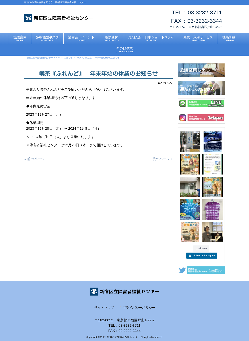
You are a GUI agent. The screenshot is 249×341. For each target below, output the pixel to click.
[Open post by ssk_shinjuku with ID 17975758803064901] (212, 164)
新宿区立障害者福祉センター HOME (43, 58)
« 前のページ (34, 159)
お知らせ (68, 58)
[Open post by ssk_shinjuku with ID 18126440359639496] (190, 187)
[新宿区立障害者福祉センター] (58, 21)
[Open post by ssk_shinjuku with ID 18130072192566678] (212, 209)
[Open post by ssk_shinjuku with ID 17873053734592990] (190, 232)
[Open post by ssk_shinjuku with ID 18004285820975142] (212, 141)
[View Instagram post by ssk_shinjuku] (198, 150)
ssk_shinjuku (189, 134)
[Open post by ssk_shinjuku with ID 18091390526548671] (190, 141)
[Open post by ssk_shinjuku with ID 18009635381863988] (212, 187)
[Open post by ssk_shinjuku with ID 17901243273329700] (190, 164)
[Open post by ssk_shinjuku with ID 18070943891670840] (190, 209)
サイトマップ (104, 307)
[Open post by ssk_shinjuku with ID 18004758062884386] (212, 232)
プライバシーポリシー (138, 307)
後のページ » (162, 159)
